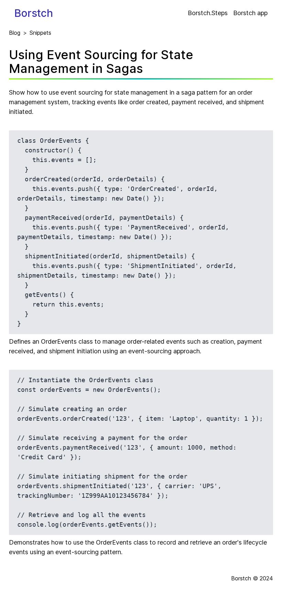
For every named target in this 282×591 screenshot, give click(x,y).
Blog (14, 32)
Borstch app (250, 13)
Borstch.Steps (208, 13)
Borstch (33, 13)
